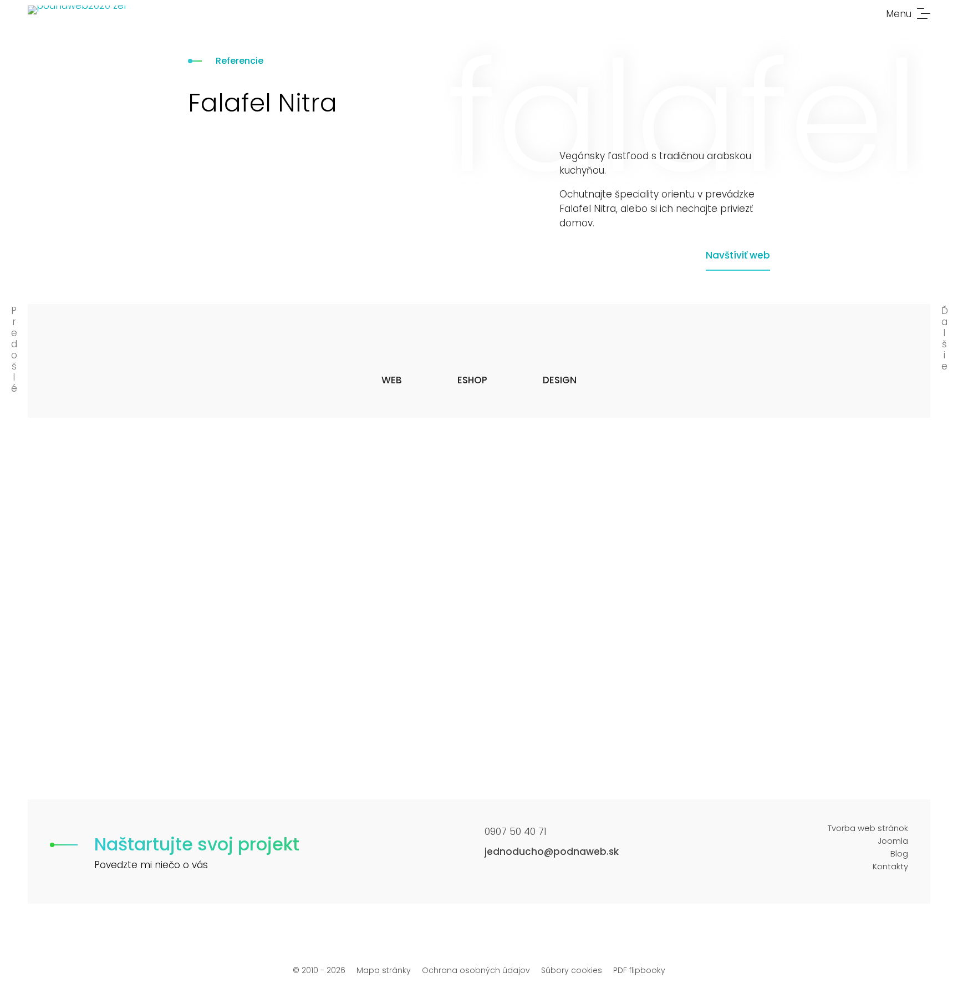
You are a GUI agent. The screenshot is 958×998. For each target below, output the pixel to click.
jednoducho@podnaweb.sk (552, 851)
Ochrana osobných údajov (476, 970)
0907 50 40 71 (516, 831)
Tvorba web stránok (868, 828)
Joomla (893, 841)
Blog (899, 853)
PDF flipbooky (639, 970)
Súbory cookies (571, 970)
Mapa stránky (383, 970)
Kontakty (890, 866)
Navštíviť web (738, 255)
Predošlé (14, 349)
